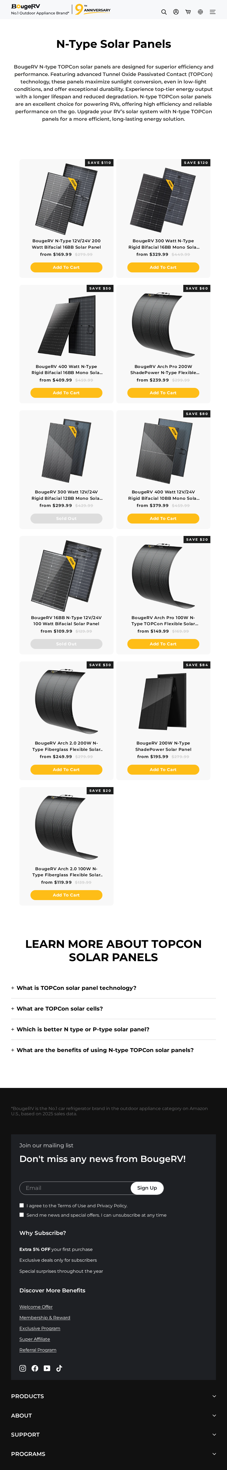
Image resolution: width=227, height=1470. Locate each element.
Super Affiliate (34, 1339)
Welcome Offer (36, 1306)
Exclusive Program (39, 1328)
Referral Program (37, 1350)
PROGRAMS (28, 1454)
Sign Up (147, 1188)
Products (27, 1396)
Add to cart (66, 267)
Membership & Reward (44, 1317)
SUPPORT (25, 1434)
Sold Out (66, 518)
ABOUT (21, 1415)
